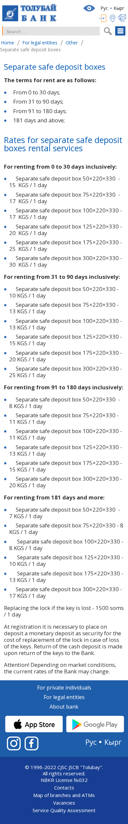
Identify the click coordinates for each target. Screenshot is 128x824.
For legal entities (64, 697)
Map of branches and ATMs (64, 795)
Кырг (119, 8)
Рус (104, 8)
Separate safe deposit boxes (54, 67)
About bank (64, 707)
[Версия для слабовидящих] (89, 8)
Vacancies (64, 803)
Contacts (64, 788)
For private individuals (64, 688)
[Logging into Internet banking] (104, 18)
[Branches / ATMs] (114, 18)
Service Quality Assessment (64, 810)
